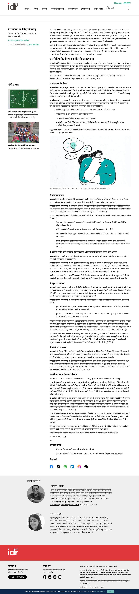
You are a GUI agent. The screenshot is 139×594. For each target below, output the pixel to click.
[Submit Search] (109, 8)
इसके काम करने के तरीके (77, 449)
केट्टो (102, 351)
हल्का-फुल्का (73, 9)
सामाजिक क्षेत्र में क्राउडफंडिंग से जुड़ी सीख (21, 146)
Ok (110, 591)
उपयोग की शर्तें (94, 587)
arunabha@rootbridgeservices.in (64, 505)
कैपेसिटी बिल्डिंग (57, 9)
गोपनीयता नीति (84, 587)
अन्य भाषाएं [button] (127, 3)
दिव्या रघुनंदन (24, 40)
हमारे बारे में (85, 9)
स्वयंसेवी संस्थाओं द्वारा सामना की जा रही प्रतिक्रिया (67, 41)
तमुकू (51, 130)
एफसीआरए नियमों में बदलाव (94, 41)
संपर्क (102, 587)
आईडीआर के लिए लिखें (17, 577)
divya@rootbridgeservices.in (62, 532)
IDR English (117, 3)
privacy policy (99, 591)
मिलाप (109, 351)
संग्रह (115, 454)
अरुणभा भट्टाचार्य (13, 40)
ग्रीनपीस (81, 327)
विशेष (44, 9)
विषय (36, 9)
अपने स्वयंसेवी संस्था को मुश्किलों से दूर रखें (22, 112)
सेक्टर (27, 9)
